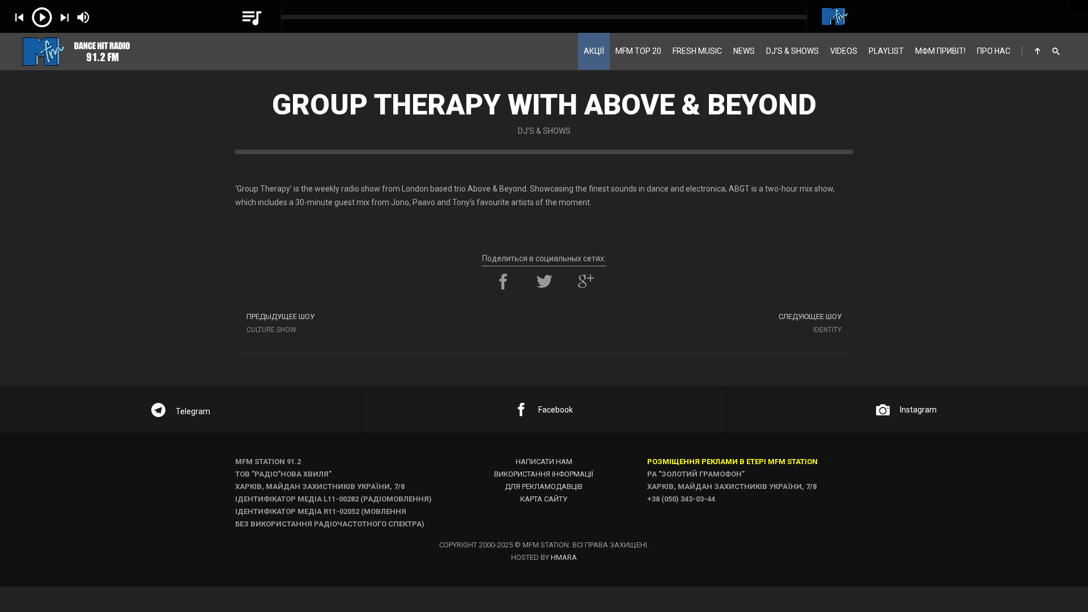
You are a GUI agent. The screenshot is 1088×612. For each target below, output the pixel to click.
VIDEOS (843, 51)
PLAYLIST (886, 51)
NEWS (744, 51)
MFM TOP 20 (638, 51)
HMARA (564, 557)
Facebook (555, 409)
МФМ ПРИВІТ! (940, 51)
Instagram (918, 409)
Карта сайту (543, 499)
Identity (810, 323)
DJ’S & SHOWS (792, 51)
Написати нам (544, 461)
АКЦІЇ (594, 51)
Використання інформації (543, 474)
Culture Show (280, 323)
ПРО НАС (993, 51)
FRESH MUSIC (697, 51)
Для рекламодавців (544, 486)
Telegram (193, 411)
